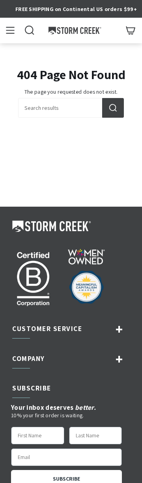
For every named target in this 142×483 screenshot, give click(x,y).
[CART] (130, 30)
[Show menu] (10, 30)
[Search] (113, 108)
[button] (29, 30)
